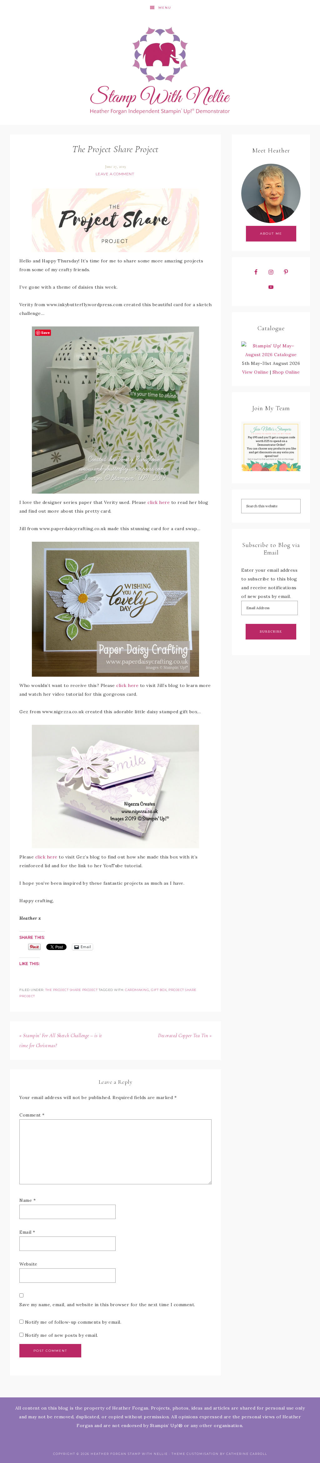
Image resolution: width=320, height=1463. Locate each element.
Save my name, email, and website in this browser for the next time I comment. (107, 1304)
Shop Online (286, 372)
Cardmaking (137, 990)
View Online (255, 372)
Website (28, 1264)
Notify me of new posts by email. (61, 1335)
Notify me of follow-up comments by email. (73, 1322)
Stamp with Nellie (160, 70)
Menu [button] (164, 8)
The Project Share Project (71, 990)
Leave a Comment (115, 174)
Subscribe (271, 631)
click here (159, 502)
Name (27, 1200)
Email (27, 1232)
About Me (271, 233)
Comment (32, 1115)
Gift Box (159, 990)
